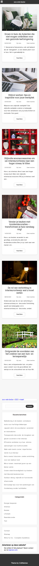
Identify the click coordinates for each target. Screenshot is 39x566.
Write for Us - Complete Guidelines (17, 538)
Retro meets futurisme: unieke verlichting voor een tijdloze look (19, 458)
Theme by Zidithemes (19, 563)
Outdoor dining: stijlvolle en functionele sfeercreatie (18, 479)
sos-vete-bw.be (19, 2)
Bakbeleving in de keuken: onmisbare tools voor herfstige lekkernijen (17, 422)
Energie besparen (10, 503)
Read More (19, 58)
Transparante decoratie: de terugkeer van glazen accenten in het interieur (19, 437)
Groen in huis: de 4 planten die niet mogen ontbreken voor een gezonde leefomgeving (19, 36)
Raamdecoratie (9, 517)
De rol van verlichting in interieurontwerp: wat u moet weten (19, 290)
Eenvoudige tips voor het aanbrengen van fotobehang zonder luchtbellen (19, 486)
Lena (19, 43)
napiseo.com (13, 550)
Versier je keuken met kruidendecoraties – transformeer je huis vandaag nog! (19, 226)
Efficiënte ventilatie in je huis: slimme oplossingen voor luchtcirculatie (17, 444)
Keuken (6, 510)
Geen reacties (31, 43)
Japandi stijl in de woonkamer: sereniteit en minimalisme (19, 430)
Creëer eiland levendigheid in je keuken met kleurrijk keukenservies (18, 472)
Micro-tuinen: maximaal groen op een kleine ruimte (17, 465)
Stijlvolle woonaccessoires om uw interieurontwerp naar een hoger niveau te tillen (19, 161)
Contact (7, 531)
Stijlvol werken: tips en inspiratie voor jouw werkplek (19, 96)
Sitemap (7, 534)
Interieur (7, 507)
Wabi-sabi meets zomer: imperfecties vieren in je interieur (18, 451)
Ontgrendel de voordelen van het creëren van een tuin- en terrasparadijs (19, 354)
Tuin (5, 521)
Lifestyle (7, 514)
